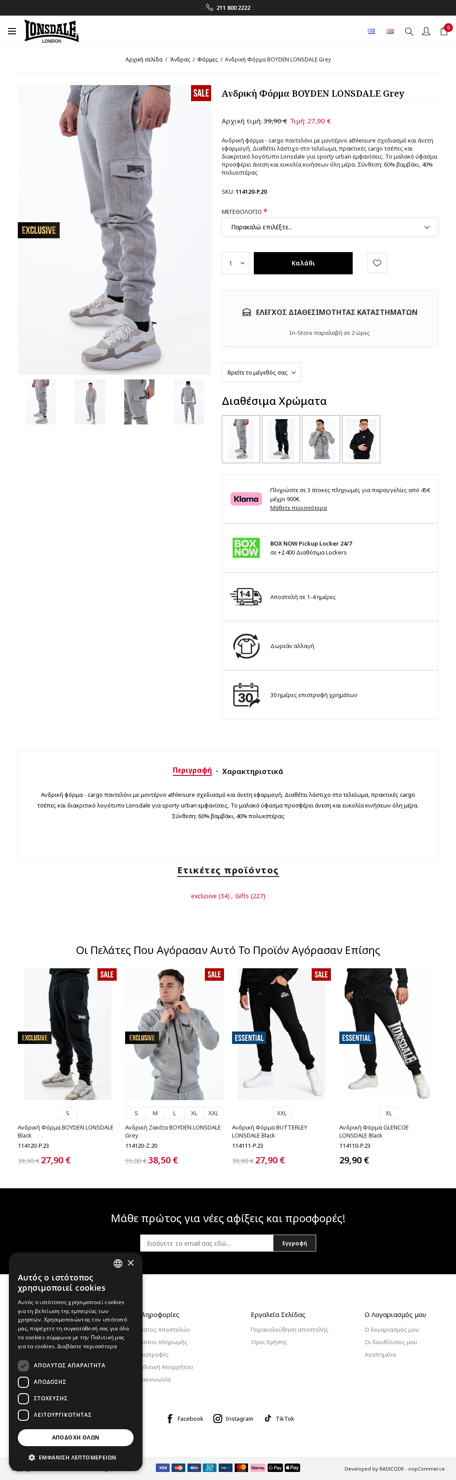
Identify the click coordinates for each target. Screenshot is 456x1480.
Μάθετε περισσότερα (298, 508)
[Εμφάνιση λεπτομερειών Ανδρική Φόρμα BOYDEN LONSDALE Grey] (241, 439)
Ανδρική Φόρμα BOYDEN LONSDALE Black (66, 1131)
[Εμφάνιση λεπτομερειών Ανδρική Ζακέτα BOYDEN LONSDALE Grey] (321, 439)
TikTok (285, 1419)
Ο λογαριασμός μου (392, 1329)
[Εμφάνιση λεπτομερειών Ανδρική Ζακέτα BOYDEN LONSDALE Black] (361, 439)
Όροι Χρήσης (269, 1342)
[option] (40, 401)
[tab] (192, 770)
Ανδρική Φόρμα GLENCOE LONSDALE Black (374, 1131)
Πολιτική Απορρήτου (165, 1367)
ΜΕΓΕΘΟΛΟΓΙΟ (242, 212)
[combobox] (118, 1263)
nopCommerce (426, 1468)
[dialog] (75, 1361)
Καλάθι (303, 263)
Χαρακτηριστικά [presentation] (252, 771)
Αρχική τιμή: (242, 120)
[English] (390, 31)
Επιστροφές (153, 1354)
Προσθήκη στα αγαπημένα (377, 263)
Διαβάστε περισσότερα (87, 1346)
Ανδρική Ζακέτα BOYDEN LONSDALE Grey (173, 1131)
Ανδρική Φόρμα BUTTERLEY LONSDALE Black (269, 1131)
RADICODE (391, 1468)
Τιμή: (297, 120)
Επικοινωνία (154, 1379)
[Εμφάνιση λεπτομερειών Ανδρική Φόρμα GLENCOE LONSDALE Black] (388, 1034)
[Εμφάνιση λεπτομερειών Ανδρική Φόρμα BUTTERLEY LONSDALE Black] (281, 1034)
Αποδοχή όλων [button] (76, 1437)
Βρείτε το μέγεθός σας (258, 372)
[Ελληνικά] (371, 31)
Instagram (239, 1419)
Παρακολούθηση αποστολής (290, 1329)
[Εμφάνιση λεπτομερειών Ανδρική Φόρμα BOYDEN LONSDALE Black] (281, 439)
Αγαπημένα (380, 1354)
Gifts (242, 896)
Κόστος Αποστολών (163, 1329)
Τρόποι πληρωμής (162, 1342)
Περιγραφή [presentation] (192, 770)
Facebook (191, 1419)
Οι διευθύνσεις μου (391, 1342)
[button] (76, 1457)
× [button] (130, 1263)
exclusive (204, 896)
